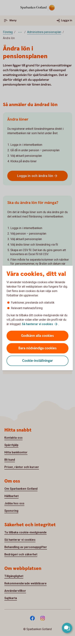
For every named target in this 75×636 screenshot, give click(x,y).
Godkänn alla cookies (37, 336)
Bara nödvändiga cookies (37, 348)
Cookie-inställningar (37, 360)
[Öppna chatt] (67, 628)
